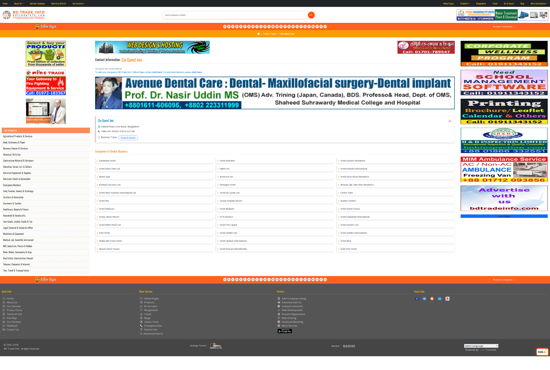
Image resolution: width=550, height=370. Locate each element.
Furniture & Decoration (13, 197)
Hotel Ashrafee (226, 160)
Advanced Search (153, 333)
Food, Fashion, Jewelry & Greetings (18, 191)
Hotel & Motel (128, 137)
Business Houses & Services (15, 148)
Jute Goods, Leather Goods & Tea (17, 221)
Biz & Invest (509, 3)
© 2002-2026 (11, 344)
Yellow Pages (448, 3)
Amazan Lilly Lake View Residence (356, 184)
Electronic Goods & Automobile (16, 179)
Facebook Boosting (292, 321)
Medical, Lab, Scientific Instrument (18, 240)
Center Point (345, 192)
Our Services (78, 3)
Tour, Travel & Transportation (16, 270)
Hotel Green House (349, 208)
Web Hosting (288, 318)
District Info (150, 329)
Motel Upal (103, 176)
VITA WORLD (225, 216)
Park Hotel (103, 232)
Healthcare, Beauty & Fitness (16, 209)
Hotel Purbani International (352, 168)
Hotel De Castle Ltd (228, 192)
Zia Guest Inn (106, 121)
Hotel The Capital (227, 224)
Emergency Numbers (12, 185)
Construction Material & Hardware (18, 160)
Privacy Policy (14, 310)
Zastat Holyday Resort (229, 200)
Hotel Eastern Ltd (348, 224)
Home (5, 3)
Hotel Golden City (227, 232)
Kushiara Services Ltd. (109, 184)
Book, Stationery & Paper (14, 142)
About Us (17, 3)
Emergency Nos (153, 325)
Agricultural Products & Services (17, 136)
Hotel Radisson (105, 208)
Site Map (11, 318)
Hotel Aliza (344, 240)
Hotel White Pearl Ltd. (109, 224)
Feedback (12, 325)
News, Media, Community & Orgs (17, 252)
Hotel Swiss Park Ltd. (108, 168)
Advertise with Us (291, 302)
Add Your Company (37, 3)
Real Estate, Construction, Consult (18, 258)
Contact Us (12, 329)
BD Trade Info (11, 348)
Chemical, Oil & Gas (12, 154)
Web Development (291, 310)
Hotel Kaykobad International (353, 216)
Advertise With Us (58, 3)
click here (157, 72)
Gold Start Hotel (347, 248)
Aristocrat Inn (225, 176)
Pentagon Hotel (226, 184)
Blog (522, 3)
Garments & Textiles (12, 203)
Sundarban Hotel (106, 160)
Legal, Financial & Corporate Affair (18, 227)
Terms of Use (14, 314)
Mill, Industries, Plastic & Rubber (17, 246)
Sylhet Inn (223, 168)
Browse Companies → (504, 26)
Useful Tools (151, 321)
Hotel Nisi (103, 200)
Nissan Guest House (108, 248)
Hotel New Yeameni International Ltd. (116, 192)
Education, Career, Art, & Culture (17, 166)
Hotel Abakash (225, 208)
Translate (490, 349)
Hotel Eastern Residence (351, 160)
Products (464, 3)
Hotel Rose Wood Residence (353, 176)
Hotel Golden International (352, 232)
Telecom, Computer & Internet (16, 264)
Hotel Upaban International (231, 240)
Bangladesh (481, 3)
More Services (289, 325)
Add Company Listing (293, 298)
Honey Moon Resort (108, 216)
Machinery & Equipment (13, 233)
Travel (494, 3)
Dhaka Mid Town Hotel (109, 240)
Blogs (147, 318)
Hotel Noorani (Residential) (231, 248)
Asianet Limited (347, 200)
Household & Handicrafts (14, 215)
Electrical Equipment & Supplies (17, 173)
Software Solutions (292, 306)
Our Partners (13, 321)
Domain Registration (293, 314)
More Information (538, 3)
